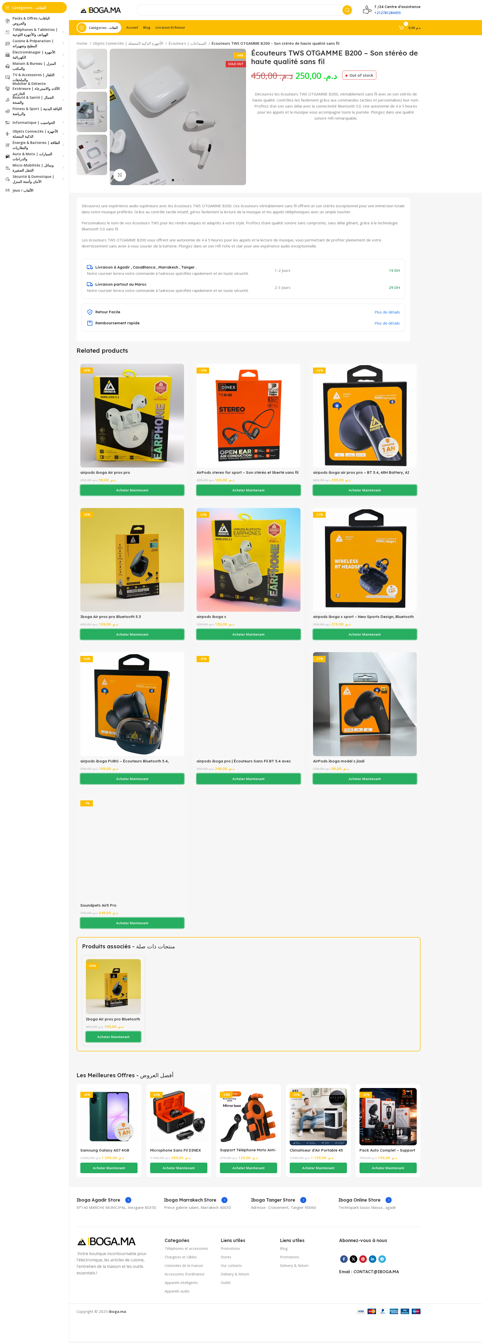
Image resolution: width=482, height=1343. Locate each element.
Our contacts (231, 1265)
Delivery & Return (235, 1274)
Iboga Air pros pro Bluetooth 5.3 (110, 616)
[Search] (347, 10)
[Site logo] (102, 9)
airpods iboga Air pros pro (105, 472)
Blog (283, 1248)
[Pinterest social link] (363, 1259)
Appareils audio (177, 1291)
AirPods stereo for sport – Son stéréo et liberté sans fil (247, 472)
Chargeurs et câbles (181, 1257)
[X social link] (353, 1259)
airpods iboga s (211, 616)
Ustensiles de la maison (184, 1265)
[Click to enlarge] (119, 175)
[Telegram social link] (382, 1259)
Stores (226, 1257)
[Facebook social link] (344, 1259)
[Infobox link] (104, 1200)
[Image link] (108, 1240)
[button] (132, 490)
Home (82, 43)
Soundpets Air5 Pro (98, 905)
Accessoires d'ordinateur (185, 1274)
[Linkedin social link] (372, 1259)
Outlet (226, 1282)
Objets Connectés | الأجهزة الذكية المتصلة (128, 43)
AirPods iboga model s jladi (339, 761)
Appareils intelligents (181, 1282)
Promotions (230, 1248)
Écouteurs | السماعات (187, 43)
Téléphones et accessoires (186, 1248)
